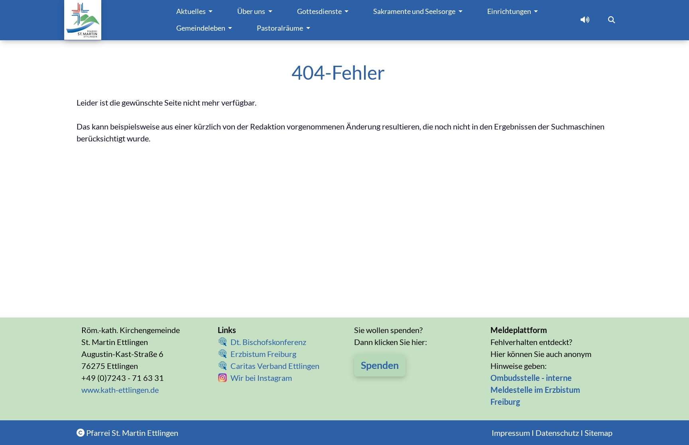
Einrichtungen (509, 11)
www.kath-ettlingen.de (120, 389)
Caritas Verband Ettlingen (274, 366)
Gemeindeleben (201, 28)
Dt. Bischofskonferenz (268, 342)
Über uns (251, 11)
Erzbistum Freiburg (263, 354)
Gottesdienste (320, 11)
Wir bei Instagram (261, 377)
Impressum (511, 432)
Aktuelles (191, 11)
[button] (585, 20)
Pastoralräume (280, 28)
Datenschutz (557, 432)
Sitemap (598, 432)
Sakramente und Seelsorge (415, 11)
